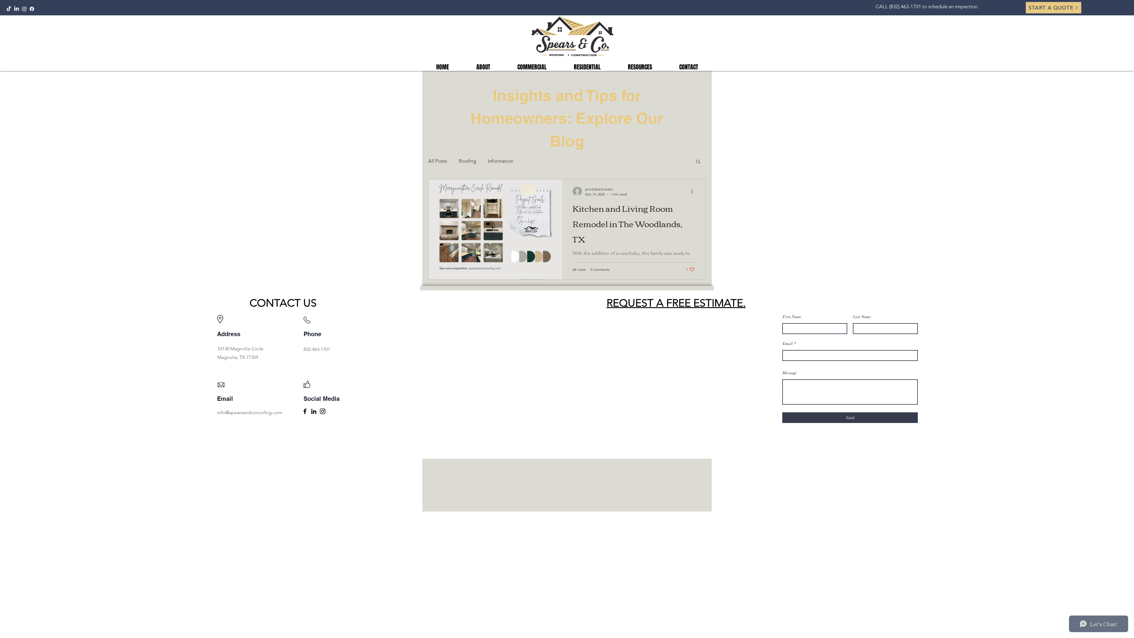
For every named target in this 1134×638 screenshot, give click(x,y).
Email (788, 343)
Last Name (862, 317)
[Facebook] (32, 9)
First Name (792, 317)
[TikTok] (9, 9)
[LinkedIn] (16, 9)
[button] (1053, 8)
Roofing (467, 161)
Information (500, 161)
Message (789, 373)
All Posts (437, 161)
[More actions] (694, 191)
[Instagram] (24, 9)
